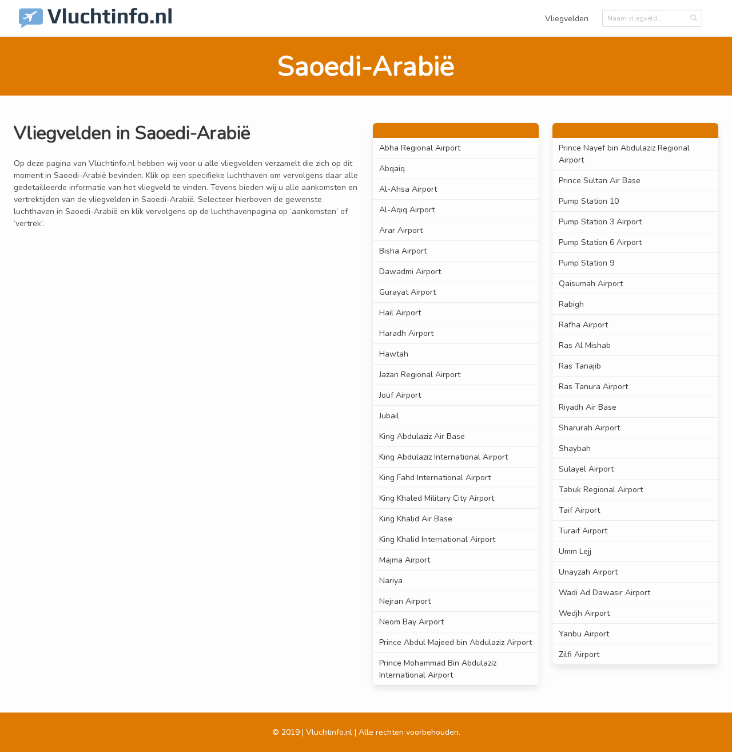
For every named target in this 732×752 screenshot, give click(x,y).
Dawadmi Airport (410, 271)
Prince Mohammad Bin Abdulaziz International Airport (437, 669)
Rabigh (571, 304)
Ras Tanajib (580, 366)
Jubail (389, 415)
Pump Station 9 (586, 263)
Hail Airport (400, 312)
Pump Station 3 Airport (600, 221)
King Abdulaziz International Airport (443, 457)
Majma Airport (404, 560)
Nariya (391, 580)
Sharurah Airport (589, 427)
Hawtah (393, 354)
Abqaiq (392, 168)
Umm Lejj (575, 551)
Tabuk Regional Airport (601, 489)
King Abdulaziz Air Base (422, 436)
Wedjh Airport (584, 613)
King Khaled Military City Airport (436, 498)
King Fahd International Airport (435, 477)
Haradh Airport (406, 333)
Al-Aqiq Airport (407, 209)
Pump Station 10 (589, 201)
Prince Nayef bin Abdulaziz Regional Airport (624, 154)
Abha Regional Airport (419, 148)
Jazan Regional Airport (419, 374)
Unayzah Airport (588, 572)
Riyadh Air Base (587, 407)
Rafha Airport (583, 324)
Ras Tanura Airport (593, 386)
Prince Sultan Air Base (599, 180)
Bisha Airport (403, 251)
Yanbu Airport (584, 633)
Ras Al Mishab (585, 345)
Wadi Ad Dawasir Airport (604, 592)
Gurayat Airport (407, 292)
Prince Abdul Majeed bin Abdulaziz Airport (455, 642)
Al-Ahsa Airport (408, 189)
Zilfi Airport (579, 654)
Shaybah (575, 448)
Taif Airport (579, 510)
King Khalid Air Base (415, 518)
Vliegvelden (566, 18)
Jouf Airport (400, 395)
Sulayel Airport (586, 469)
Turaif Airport (583, 530)
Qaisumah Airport (591, 283)
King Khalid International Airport (437, 539)
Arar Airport (401, 230)
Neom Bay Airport (411, 621)
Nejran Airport (405, 601)
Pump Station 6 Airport (600, 242)
